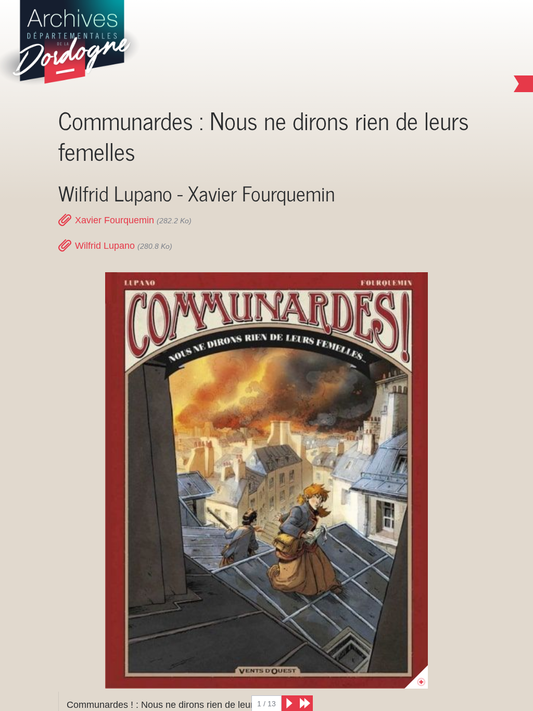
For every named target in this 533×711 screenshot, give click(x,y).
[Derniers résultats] (305, 703)
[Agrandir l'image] (266, 480)
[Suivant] (289, 703)
